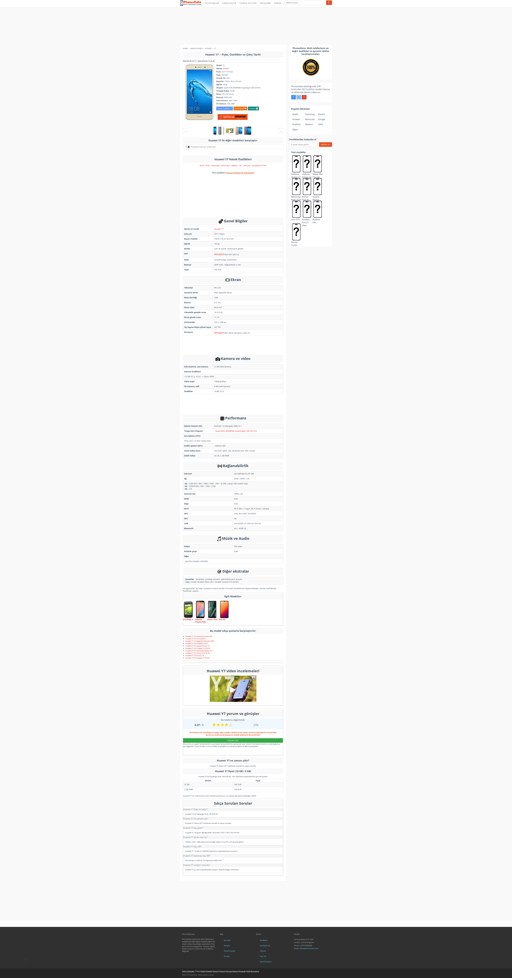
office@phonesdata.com (309, 948)
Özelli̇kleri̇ (263, 940)
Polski (248, 971)
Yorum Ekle (233, 740)
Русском (229, 971)
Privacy (227, 956)
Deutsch (216, 971)
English (203, 971)
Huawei (226, 68)
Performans (225, 165)
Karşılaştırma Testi (259, 165)
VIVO (320, 124)
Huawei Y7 (218, 229)
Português (242, 971)
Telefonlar (212, 3)
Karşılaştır (229, 3)
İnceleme (265, 3)
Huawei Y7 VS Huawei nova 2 (196, 643)
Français (222, 971)
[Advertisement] (256, 26)
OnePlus (296, 124)
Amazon (219, 254)
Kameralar (215, 165)
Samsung (310, 114)
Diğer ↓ (278, 3)
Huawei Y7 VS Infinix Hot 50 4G (197, 653)
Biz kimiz (227, 940)
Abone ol (325, 144)
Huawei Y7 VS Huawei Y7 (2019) (197, 648)
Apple (295, 114)
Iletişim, (227, 945)
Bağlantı (234, 165)
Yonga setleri (248, 3)
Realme (309, 124)
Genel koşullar (229, 951)
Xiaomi (321, 114)
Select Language (188, 971)
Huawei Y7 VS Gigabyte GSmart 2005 (199, 641)
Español (209, 971)
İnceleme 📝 (253, 108)
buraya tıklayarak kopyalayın (240, 172)
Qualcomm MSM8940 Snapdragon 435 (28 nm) (236, 431)
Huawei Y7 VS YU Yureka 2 (195, 638)
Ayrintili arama (265, 961)
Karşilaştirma (265, 945)
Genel (202, 165)
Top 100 (263, 956)
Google (321, 119)
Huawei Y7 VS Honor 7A (194, 655)
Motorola (310, 119)
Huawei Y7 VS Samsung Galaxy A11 (199, 650)
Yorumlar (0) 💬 (240, 108)
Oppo (295, 129)
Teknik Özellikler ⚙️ (224, 108)
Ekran (207, 165)
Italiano (235, 971)
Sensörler (247, 165)
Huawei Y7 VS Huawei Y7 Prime (197, 658)
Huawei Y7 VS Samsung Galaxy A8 (198, 636)
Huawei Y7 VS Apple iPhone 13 (197, 646)
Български (255, 971)
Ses (240, 165)
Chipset (263, 951)
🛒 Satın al (227, 117)
